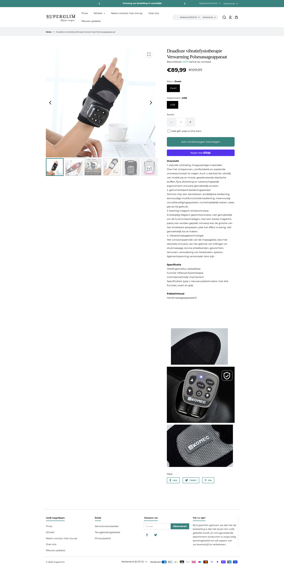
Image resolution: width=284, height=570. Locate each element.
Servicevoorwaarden (107, 526)
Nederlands (229, 3)
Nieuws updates (91, 21)
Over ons (153, 13)
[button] (224, 17)
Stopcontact (177, 98)
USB (172, 104)
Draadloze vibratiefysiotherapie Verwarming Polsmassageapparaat (85, 32)
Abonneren (180, 526)
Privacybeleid (103, 538)
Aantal (170, 114)
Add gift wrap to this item (186, 131)
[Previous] (99, 3)
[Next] (184, 3)
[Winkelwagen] (236, 17)
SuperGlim (59, 562)
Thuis (84, 13)
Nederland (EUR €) (208, 3)
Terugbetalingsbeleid (107, 532)
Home (49, 32)
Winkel (98, 13)
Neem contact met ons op (126, 13)
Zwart (173, 88)
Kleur (174, 81)
